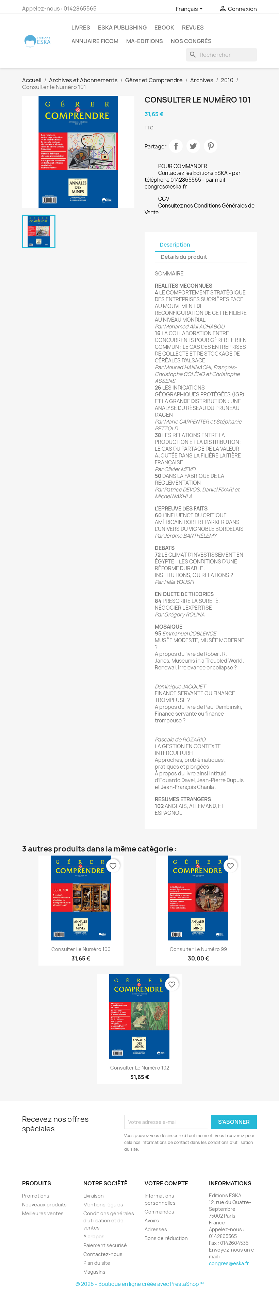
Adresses (156, 1229)
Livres (80, 27)
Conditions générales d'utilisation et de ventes (108, 1220)
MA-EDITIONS (144, 41)
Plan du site (96, 1263)
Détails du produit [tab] (184, 257)
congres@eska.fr (229, 1263)
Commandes (159, 1211)
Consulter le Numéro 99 (198, 949)
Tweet (193, 146)
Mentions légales (103, 1204)
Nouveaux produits (44, 1204)
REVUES (193, 27)
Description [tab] (175, 244)
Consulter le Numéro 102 (139, 1067)
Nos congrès (191, 41)
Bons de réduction (166, 1238)
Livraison (93, 1195)
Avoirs (152, 1220)
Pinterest (210, 146)
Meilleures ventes (43, 1213)
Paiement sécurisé (105, 1245)
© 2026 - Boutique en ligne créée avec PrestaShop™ (140, 1284)
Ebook (164, 27)
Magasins (94, 1272)
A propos (93, 1236)
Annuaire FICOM (94, 41)
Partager (176, 146)
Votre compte (166, 1183)
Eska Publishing (122, 27)
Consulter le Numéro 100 (81, 949)
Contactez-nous (102, 1254)
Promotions (35, 1195)
